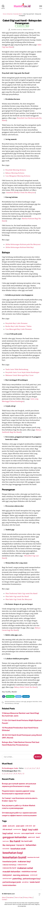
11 (21, 773)
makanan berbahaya (9, 865)
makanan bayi (24, 861)
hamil (40, 701)
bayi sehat (8, 833)
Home (4, 14)
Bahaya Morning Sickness (14, 173)
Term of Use (18, 897)
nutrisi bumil (33, 875)
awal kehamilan (17, 829)
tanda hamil (35, 882)
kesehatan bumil (14, 857)
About (4, 897)
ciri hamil (38, 833)
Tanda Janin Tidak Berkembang (16, 369)
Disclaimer (10, 897)
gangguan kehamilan (32, 701)
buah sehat (17, 833)
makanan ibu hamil (9, 868)
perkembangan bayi (32, 878)
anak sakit (20, 826)
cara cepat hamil (27, 833)
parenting (17, 878)
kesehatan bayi (13, 852)
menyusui (7, 875)
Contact (4, 899)
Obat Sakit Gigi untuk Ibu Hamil (17, 596)
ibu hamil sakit (26, 841)
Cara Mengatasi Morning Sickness (17, 176)
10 (18, 773)
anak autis (11, 826)
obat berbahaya (9, 703)
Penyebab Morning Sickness (15, 170)
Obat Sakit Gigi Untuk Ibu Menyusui (18, 599)
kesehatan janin (10, 861)
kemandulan (6, 848)
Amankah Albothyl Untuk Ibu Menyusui (20, 192)
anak (5, 826)
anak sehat (28, 826)
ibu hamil (15, 841)
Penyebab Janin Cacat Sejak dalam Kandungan (22, 372)
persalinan (25, 882)
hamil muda (6, 841)
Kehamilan (9, 14)
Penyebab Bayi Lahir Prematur (16, 323)
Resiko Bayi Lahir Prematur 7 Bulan (18, 326)
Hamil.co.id (11, 894)
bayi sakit (33, 829)
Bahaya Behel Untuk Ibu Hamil (25, 687)
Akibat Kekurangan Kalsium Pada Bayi (19, 247)
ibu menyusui (9, 845)
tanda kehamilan (9, 885)
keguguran (20, 845)
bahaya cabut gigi (21, 701)
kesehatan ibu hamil (33, 857)
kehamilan (31, 845)
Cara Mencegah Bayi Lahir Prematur (18, 329)
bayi (24, 829)
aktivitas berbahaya (10, 701)
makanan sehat (25, 868)
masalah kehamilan (11, 871)
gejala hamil (31, 837)
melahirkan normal (29, 872)
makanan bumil (22, 864)
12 (23, 773)
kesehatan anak (18, 848)
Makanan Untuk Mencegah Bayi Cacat (19, 375)
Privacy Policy (28, 897)
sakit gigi (16, 703)
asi (34, 826)
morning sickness (21, 875)
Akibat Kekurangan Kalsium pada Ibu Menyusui (23, 244)
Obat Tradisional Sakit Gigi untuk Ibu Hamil (21, 593)
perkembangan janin (12, 882)
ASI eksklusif (7, 829)
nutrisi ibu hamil (7, 878)
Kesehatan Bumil (18, 14)
